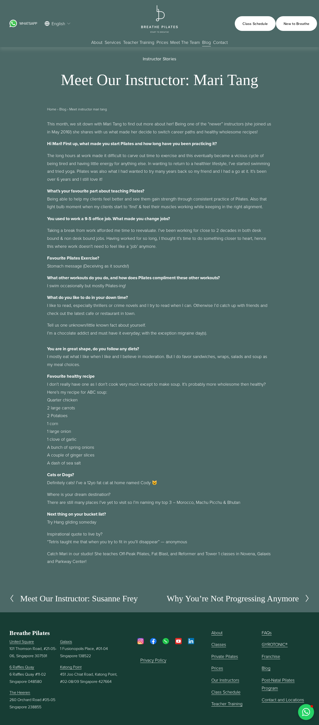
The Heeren (19, 692)
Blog (206, 42)
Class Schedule (255, 23)
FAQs (267, 632)
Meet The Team (185, 42)
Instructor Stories (159, 59)
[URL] (13, 23)
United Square (21, 641)
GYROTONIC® (275, 644)
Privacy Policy (153, 660)
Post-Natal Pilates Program (278, 684)
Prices (162, 42)
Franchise (271, 656)
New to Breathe (296, 23)
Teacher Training (226, 704)
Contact (220, 42)
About (96, 42)
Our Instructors (225, 680)
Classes (218, 644)
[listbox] (58, 23)
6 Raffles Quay (21, 667)
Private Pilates (224, 656)
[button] (306, 712)
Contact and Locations (283, 700)
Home (51, 109)
